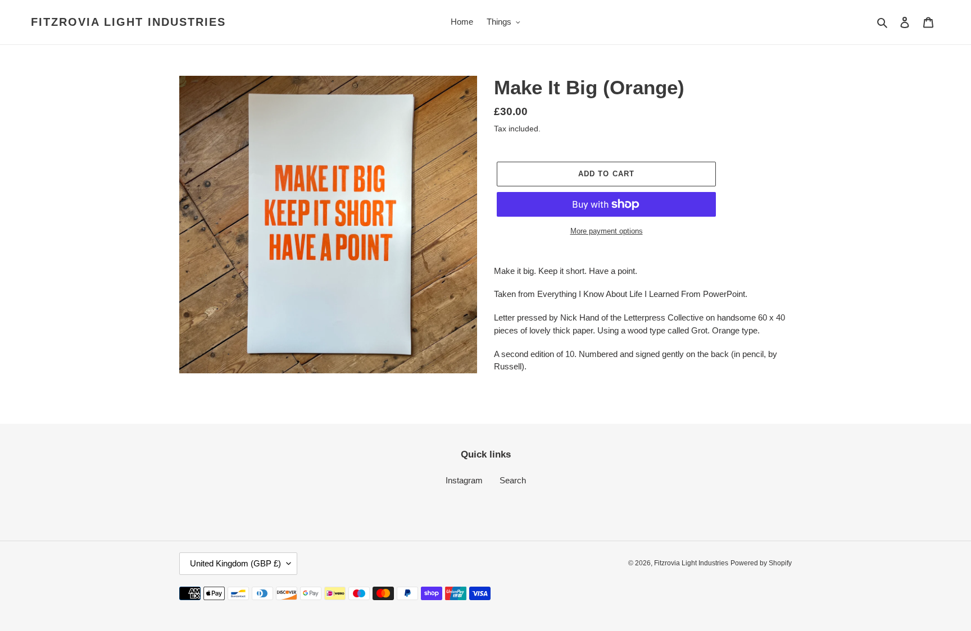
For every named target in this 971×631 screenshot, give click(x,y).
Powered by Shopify (761, 563)
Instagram (464, 480)
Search (513, 480)
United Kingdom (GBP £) (235, 563)
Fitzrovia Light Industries (128, 22)
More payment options (606, 231)
